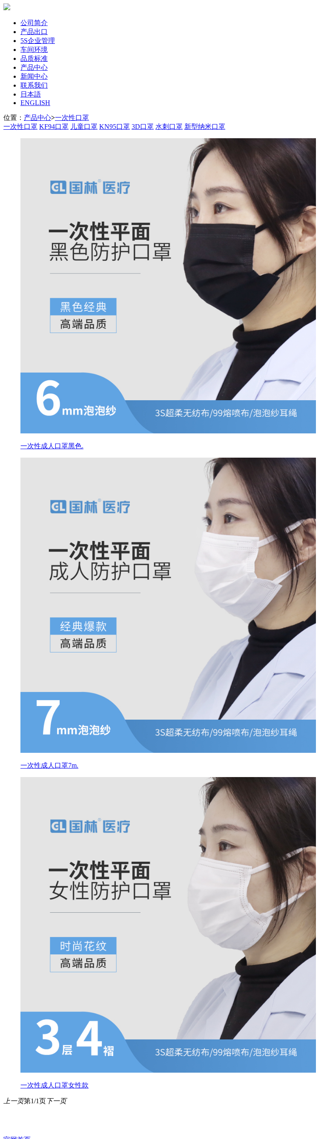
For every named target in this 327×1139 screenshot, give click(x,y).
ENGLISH (35, 102)
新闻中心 (34, 76)
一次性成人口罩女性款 (54, 1085)
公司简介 (34, 22)
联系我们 (34, 85)
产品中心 (34, 67)
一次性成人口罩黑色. (51, 446)
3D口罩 (143, 126)
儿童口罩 (84, 126)
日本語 (30, 94)
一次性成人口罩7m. (49, 765)
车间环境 (34, 49)
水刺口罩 (169, 126)
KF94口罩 (54, 126)
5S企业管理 (37, 40)
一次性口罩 (72, 117)
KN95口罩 (114, 126)
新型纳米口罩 (204, 126)
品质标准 (34, 58)
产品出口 (34, 31)
